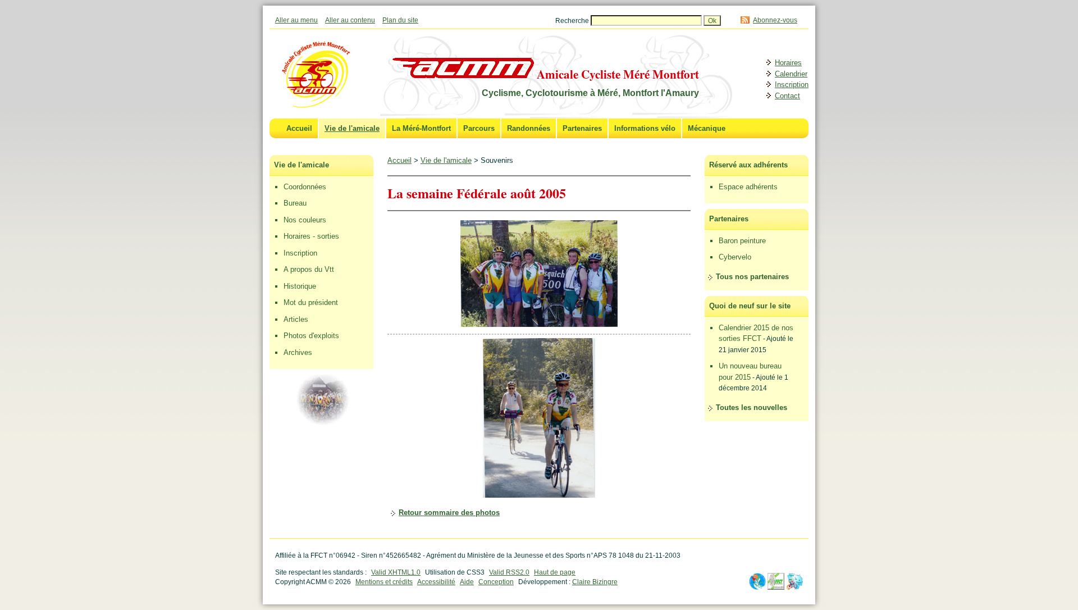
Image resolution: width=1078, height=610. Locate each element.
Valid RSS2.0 (509, 572)
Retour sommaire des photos (449, 512)
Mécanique (706, 128)
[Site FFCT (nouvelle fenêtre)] (776, 587)
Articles (296, 319)
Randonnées (528, 128)
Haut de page (554, 572)
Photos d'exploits (311, 335)
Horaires (788, 62)
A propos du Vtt (309, 269)
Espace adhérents (748, 187)
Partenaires (582, 128)
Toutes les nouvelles (751, 407)
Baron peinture (742, 240)
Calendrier (791, 74)
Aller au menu (296, 20)
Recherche (573, 20)
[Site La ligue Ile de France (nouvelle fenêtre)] (794, 587)
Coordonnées (305, 187)
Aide (467, 581)
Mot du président (311, 302)
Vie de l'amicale (352, 128)
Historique (300, 286)
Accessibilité (436, 581)
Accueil (299, 128)
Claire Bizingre (595, 581)
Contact (787, 96)
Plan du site (400, 20)
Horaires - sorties (311, 236)
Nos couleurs (305, 220)
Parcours (479, 128)
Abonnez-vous (775, 20)
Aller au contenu (350, 20)
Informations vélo (644, 128)
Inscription (791, 84)
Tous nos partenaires (752, 276)
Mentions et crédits (384, 581)
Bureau (295, 203)
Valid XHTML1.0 (396, 572)
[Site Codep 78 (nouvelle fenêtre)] (757, 587)
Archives (298, 352)
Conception (496, 581)
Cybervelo (735, 257)
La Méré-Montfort (421, 128)
